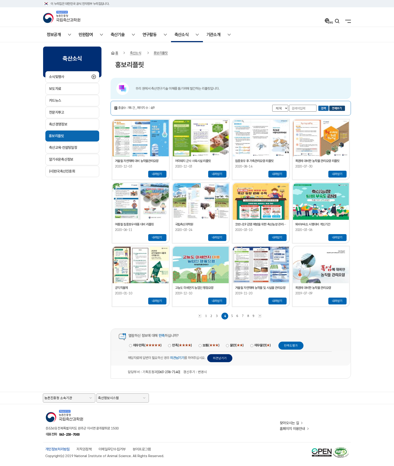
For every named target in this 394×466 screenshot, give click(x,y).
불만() (237, 345)
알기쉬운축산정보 (61, 159)
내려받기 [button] (157, 174)
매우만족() (147, 345)
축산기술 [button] (120, 36)
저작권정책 (84, 449)
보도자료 (55, 88)
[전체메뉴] (347, 21)
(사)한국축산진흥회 (62, 171)
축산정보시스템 (108, 398)
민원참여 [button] (88, 36)
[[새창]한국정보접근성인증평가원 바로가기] (340, 449)
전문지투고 (56, 112)
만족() (182, 345)
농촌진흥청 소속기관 (58, 398)
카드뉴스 (55, 100)
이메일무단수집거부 (112, 449)
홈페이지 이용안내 (292, 429)
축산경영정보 (58, 124)
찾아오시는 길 (289, 423)
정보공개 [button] (56, 36)
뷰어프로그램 (142, 449)
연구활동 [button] (152, 36)
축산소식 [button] (184, 36)
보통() (211, 345)
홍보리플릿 (56, 136)
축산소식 (135, 53)
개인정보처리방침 (57, 449)
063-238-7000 (69, 434)
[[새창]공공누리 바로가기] (322, 449)
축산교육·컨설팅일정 (63, 147)
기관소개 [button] (216, 36)
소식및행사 (67, 76)
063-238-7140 (168, 372)
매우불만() (262, 345)
